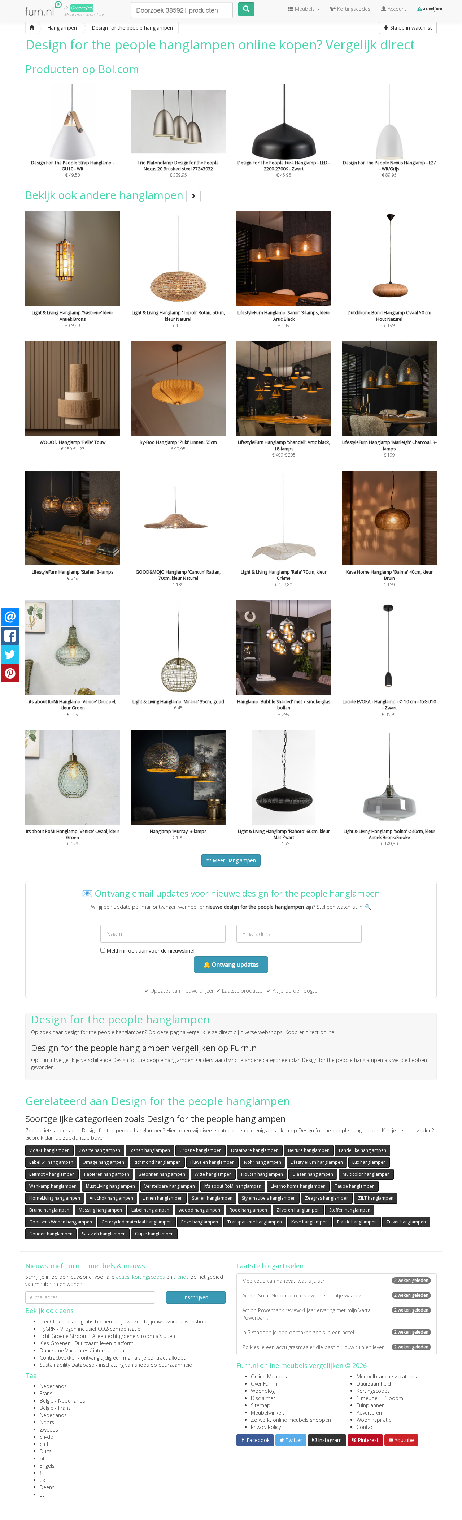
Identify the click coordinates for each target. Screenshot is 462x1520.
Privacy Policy (266, 1427)
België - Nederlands (62, 1400)
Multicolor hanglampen (366, 1174)
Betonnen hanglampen (162, 1174)
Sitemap (260, 1405)
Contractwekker (58, 1357)
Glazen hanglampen (312, 1174)
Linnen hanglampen (163, 1198)
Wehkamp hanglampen (53, 1186)
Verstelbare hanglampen (169, 1186)
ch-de (46, 1436)
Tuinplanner (370, 1405)
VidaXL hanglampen (49, 1150)
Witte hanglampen (213, 1174)
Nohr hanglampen (262, 1162)
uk (42, 1480)
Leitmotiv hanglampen (52, 1174)
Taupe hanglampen (355, 1186)
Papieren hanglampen (106, 1174)
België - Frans (55, 1407)
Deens (47, 1487)
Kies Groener (55, 1343)
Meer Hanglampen (233, 860)
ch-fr (45, 1444)
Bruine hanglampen (49, 1210)
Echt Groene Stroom (64, 1336)
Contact (366, 1427)
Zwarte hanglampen (99, 1150)
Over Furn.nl (264, 1383)
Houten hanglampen (262, 1174)
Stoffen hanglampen (349, 1210)
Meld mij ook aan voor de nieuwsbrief (150, 950)
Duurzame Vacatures (64, 1350)
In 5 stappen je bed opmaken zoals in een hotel (335, 1332)
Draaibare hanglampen (255, 1150)
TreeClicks (51, 1321)
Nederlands (53, 1386)
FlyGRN (48, 1328)
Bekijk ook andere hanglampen (105, 194)
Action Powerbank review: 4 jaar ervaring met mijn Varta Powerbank (335, 1314)
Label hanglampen (150, 1210)
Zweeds (49, 1429)
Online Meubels (269, 1376)
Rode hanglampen (248, 1210)
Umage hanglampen (103, 1162)
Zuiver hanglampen (406, 1222)
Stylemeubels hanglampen (269, 1198)
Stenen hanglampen (150, 1150)
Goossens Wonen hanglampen (60, 1222)
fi (41, 1472)
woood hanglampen (199, 1210)
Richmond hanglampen (157, 1162)
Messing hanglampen (100, 1210)
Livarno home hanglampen (298, 1186)
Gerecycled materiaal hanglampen (136, 1222)
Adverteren (369, 1412)
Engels (47, 1465)
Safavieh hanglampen (104, 1234)
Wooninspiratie (374, 1419)
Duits (46, 1451)
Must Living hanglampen (110, 1186)
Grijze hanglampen (154, 1234)
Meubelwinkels (268, 1412)
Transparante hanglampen (254, 1222)
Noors (47, 1422)
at (42, 1494)
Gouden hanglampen (51, 1234)
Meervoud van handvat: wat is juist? (335, 1280)
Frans (46, 1393)
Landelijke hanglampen (362, 1150)
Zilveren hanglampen (298, 1210)
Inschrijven (195, 1297)
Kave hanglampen (309, 1222)
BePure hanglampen (309, 1150)
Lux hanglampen (369, 1162)
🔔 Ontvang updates (231, 964)
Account (396, 8)
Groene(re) (82, 8)
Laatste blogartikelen (270, 1265)
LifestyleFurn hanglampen (317, 1162)
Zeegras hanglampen (327, 1198)
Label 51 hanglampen (51, 1162)
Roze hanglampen (199, 1222)
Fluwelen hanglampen (212, 1162)
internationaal (109, 1350)
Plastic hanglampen (357, 1222)
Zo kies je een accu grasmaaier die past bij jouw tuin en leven (335, 1347)
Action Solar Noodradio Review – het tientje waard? (335, 1295)
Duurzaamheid (374, 1383)
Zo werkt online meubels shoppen (291, 1419)
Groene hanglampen (200, 1150)
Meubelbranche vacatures (387, 1376)
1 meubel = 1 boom (380, 1398)
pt (42, 1458)
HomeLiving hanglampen (54, 1198)
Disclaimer (263, 1398)
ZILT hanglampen (375, 1198)
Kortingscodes (373, 1390)
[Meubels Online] (32, 28)
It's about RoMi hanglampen (232, 1186)
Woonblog (263, 1390)
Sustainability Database (67, 1364)
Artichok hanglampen (111, 1198)
